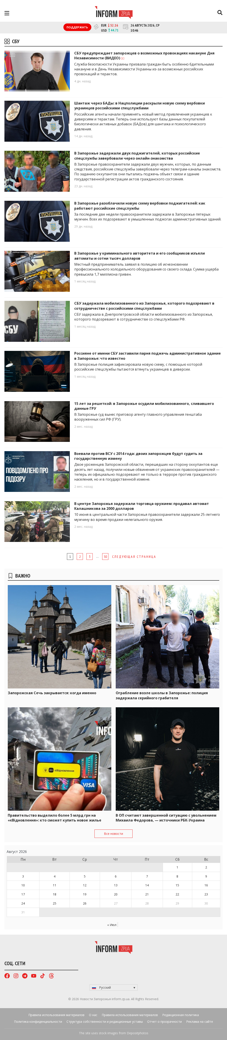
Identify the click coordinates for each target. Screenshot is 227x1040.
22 (177, 894)
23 (206, 894)
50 (105, 556)
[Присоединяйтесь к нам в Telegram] (24, 976)
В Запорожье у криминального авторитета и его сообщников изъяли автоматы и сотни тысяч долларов (139, 256)
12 (84, 885)
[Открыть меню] (6, 13)
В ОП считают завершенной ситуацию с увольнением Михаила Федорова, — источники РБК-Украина (166, 818)
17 (23, 894)
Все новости (113, 833)
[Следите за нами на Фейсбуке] (7, 976)
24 (23, 903)
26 (84, 903)
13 (115, 885)
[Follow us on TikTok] (42, 976)
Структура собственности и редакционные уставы (105, 1021)
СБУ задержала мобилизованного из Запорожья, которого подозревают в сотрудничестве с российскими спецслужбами (144, 306)
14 (147, 885)
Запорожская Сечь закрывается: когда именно (52, 692)
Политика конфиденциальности (38, 1021)
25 (54, 903)
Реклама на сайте (199, 1021)
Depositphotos (137, 1033)
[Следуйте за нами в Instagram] (16, 976)
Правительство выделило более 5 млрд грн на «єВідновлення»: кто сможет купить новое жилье (54, 818)
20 (115, 894)
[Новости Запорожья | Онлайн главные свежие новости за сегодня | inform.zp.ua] (114, 13)
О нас (93, 1015)
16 (206, 885)
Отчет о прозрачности (164, 1021)
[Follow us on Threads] (51, 976)
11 (54, 885)
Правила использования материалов (56, 1015)
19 (84, 894)
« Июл (111, 925)
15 (177, 885)
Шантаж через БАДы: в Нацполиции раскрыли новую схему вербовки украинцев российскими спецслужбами (139, 105)
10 (23, 885)
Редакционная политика (180, 1015)
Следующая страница (134, 556)
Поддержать (77, 27)
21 (147, 894)
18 (54, 894)
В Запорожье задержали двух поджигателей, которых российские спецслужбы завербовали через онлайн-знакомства (137, 155)
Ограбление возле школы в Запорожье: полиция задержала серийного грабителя (162, 695)
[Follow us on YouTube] (33, 976)
